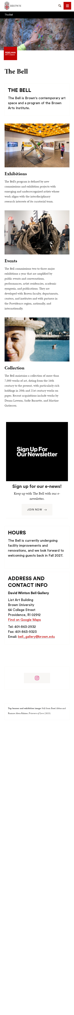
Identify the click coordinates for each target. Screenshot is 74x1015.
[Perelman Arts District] (10, 53)
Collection (14, 368)
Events (11, 261)
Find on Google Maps (24, 620)
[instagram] (37, 678)
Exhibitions (16, 173)
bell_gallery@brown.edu (36, 636)
